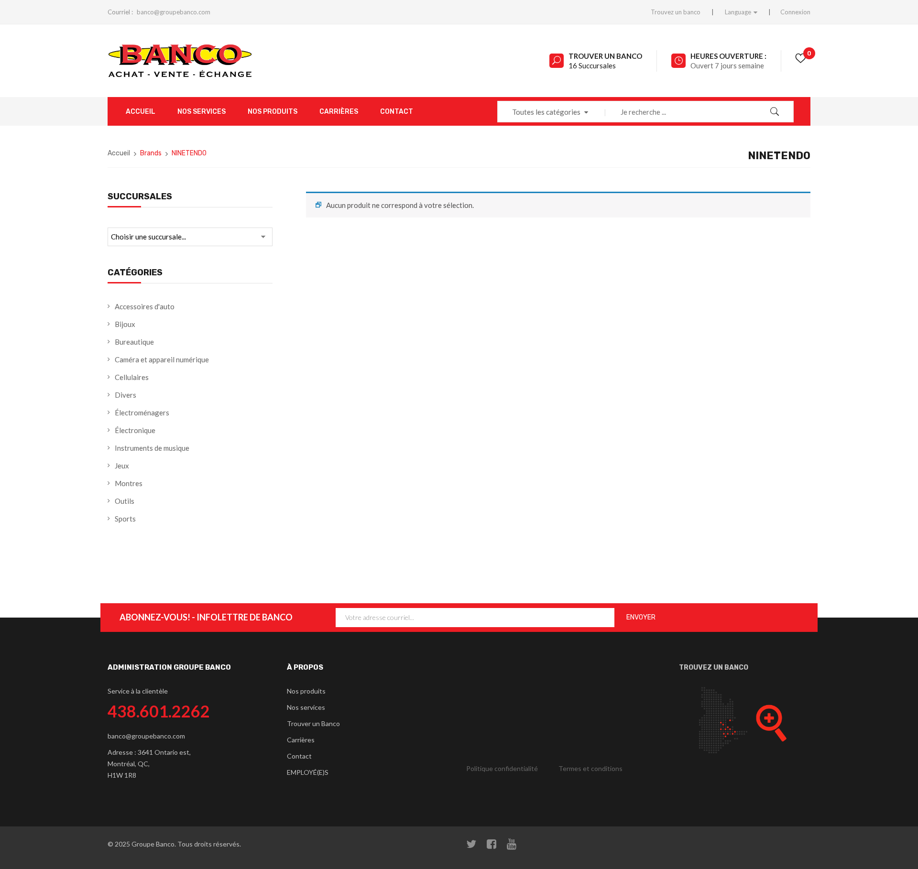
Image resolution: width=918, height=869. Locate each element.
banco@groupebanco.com (173, 12)
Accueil (119, 153)
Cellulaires (132, 377)
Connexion (795, 12)
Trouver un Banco (605, 56)
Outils (124, 501)
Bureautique (134, 341)
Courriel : (120, 12)
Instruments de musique (152, 448)
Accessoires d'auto (145, 306)
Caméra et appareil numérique (162, 359)
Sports (125, 518)
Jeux (122, 465)
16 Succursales (592, 65)
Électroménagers (142, 412)
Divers (125, 395)
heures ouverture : (728, 56)
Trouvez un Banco (713, 667)
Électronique (135, 430)
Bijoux (125, 324)
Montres (128, 483)
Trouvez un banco (675, 12)
